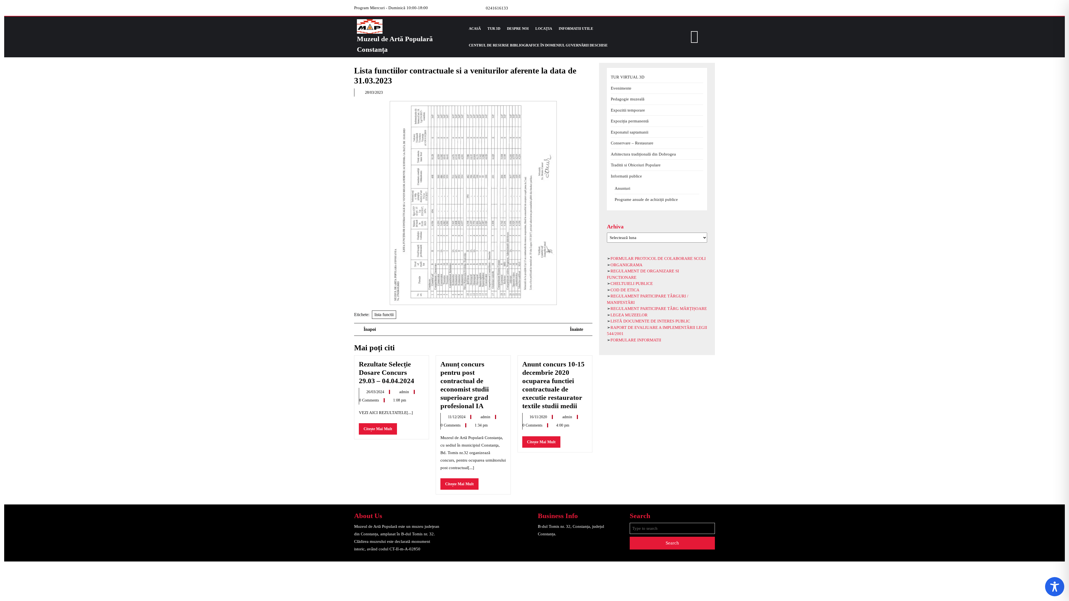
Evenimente (621, 88)
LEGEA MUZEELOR (629, 315)
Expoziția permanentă (630, 121)
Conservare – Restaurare (632, 143)
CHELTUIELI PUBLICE (631, 283)
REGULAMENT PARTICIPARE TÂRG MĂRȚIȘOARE (658, 308)
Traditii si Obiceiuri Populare (636, 165)
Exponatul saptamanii (629, 132)
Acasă (475, 28)
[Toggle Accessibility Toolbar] (1055, 587)
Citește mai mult (380, 431)
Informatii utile (576, 28)
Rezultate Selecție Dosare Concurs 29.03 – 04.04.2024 (386, 372)
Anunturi (622, 188)
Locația (543, 28)
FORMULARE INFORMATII (635, 340)
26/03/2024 (375, 392)
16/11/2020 (538, 417)
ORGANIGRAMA (626, 265)
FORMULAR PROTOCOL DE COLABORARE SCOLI (658, 258)
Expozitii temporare (628, 110)
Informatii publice (626, 176)
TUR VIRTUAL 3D (627, 77)
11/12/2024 (457, 417)
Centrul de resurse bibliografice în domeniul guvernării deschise (538, 45)
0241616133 (497, 8)
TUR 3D (493, 28)
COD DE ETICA (624, 290)
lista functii (384, 314)
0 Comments (369, 400)
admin (404, 392)
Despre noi (518, 28)
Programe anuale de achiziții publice (646, 199)
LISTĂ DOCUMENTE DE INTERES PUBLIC (650, 321)
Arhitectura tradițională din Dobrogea (643, 154)
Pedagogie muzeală (627, 99)
